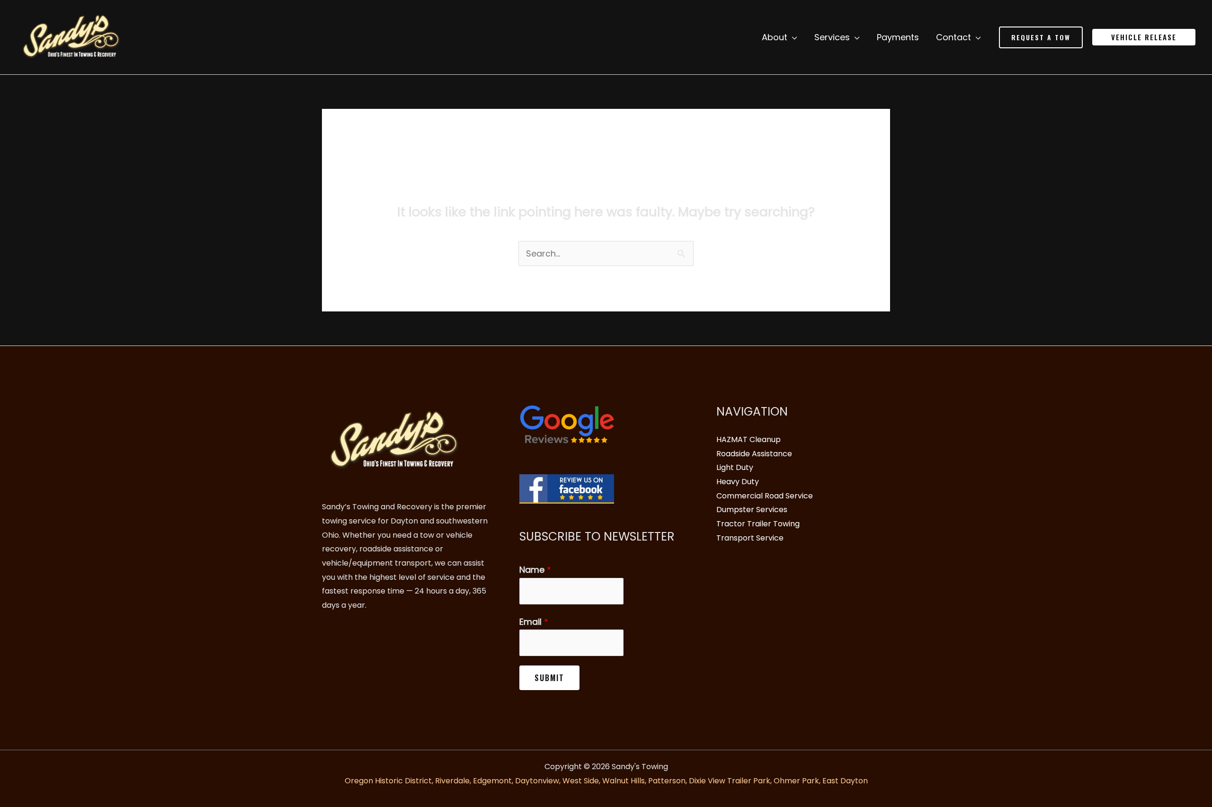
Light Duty (734, 467)
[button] (1041, 37)
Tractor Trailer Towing (758, 523)
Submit (549, 677)
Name (535, 570)
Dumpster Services (751, 509)
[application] (792, 37)
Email (533, 622)
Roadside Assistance (754, 453)
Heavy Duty (737, 481)
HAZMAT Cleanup (748, 439)
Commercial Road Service (764, 495)
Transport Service (750, 537)
